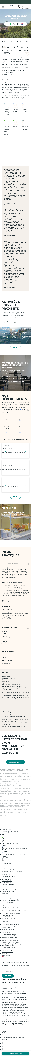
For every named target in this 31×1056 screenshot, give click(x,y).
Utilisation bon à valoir (8, 891)
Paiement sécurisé (7, 902)
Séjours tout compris (8, 945)
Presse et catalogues (8, 884)
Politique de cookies (8, 1036)
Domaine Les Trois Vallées (9, 936)
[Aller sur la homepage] (4, 860)
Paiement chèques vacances (10, 900)
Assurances (5, 893)
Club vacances (6, 932)
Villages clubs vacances (9, 947)
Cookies (4, 1031)
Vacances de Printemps (9, 926)
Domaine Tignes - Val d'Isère (10, 942)
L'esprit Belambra (7, 882)
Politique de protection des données (13, 1037)
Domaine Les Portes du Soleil (10, 937)
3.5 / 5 (8, 23)
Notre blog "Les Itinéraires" (10, 908)
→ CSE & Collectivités (8, 915)
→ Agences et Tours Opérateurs (11, 913)
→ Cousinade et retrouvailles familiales (13, 920)
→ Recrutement (6, 879)
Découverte (14, 322)
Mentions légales (7, 1033)
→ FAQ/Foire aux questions (10, 890)
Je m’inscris (7, 975)
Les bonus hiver (6, 953)
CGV (3, 1034)
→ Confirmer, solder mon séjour (11, 924)
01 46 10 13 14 (5, 868)
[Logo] (15, 6)
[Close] (3, 1028)
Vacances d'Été (6, 927)
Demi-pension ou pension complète (12, 944)
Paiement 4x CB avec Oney (10, 899)
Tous (4, 322)
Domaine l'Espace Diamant (10, 940)
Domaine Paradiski (7, 939)
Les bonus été (6, 955)
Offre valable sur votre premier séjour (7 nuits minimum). (15, 966)
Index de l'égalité (7, 881)
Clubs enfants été (7, 950)
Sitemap (4, 1039)
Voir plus (15, 347)
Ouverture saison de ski (9, 934)
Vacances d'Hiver (7, 931)
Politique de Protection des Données (16, 1025)
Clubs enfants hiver (7, 952)
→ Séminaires (6, 916)
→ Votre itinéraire (7, 609)
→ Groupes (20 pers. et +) (9, 918)
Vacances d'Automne (8, 929)
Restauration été (6, 948)
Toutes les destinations (15, 762)
